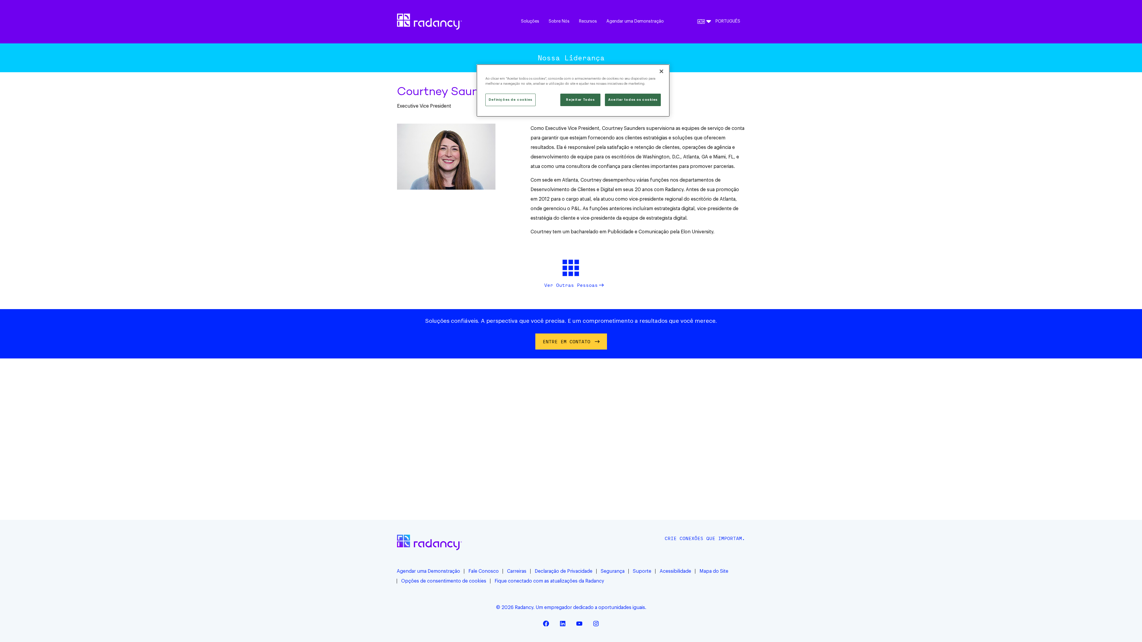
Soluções (530, 21)
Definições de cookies (510, 99)
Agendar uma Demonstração (635, 21)
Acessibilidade (675, 571)
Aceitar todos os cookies (633, 99)
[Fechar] (661, 71)
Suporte (642, 571)
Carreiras (516, 571)
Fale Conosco (483, 571)
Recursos (588, 21)
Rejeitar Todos (580, 99)
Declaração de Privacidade (563, 571)
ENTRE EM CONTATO (566, 341)
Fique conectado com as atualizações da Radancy (549, 581)
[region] (573, 90)
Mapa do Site (713, 571)
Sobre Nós (559, 21)
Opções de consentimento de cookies (443, 581)
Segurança (613, 571)
